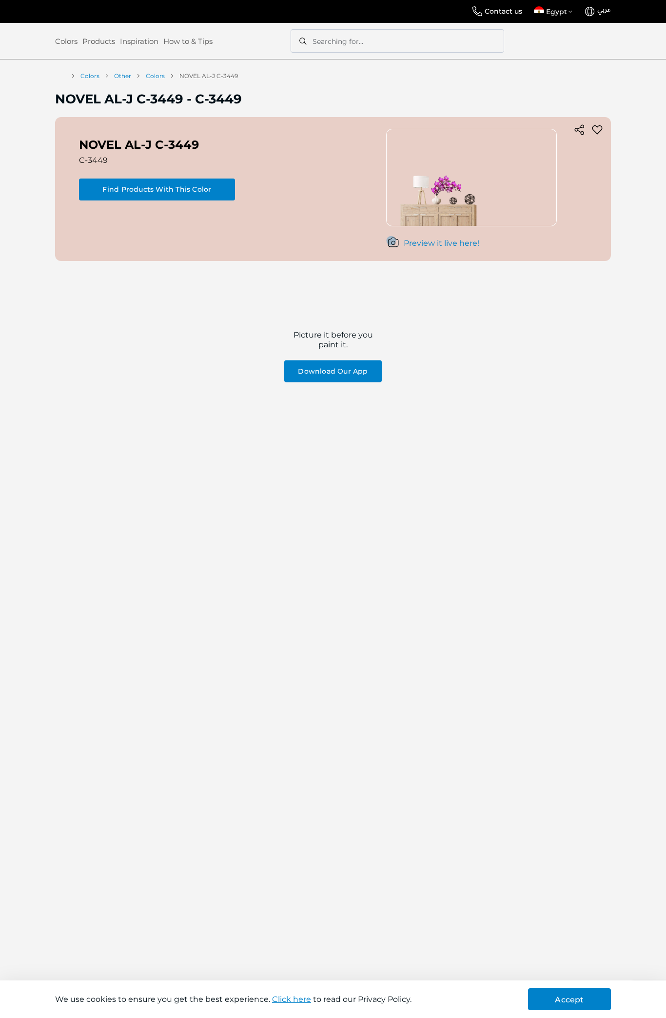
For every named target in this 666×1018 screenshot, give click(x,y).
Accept (569, 999)
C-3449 (93, 160)
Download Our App (333, 370)
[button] (555, 11)
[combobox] (397, 41)
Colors (66, 41)
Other (122, 76)
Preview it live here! (441, 243)
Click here (291, 999)
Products (98, 41)
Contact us (503, 11)
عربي (604, 9)
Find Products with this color (156, 189)
